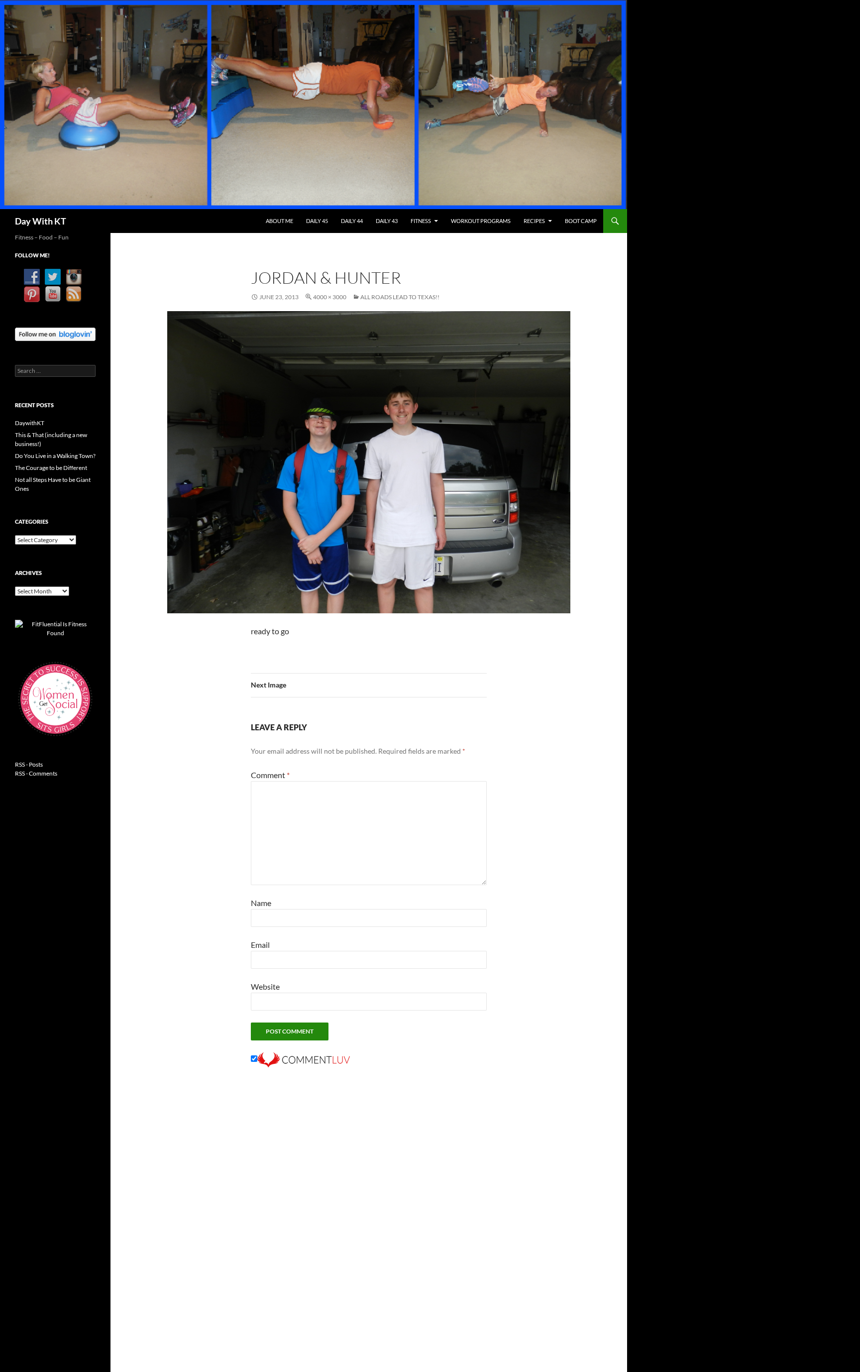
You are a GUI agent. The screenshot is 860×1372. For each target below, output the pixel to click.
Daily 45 (317, 221)
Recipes (534, 221)
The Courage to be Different (51, 467)
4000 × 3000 (329, 297)
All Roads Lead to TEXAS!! (399, 297)
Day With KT (40, 221)
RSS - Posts (29, 764)
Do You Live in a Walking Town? (55, 455)
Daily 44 (352, 221)
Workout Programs (481, 221)
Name (261, 903)
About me (279, 221)
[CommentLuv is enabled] (303, 1058)
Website (265, 986)
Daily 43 (387, 221)
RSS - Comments (36, 773)
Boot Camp (581, 221)
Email (260, 944)
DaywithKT (29, 423)
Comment (270, 775)
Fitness (421, 221)
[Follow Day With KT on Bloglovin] (55, 333)
